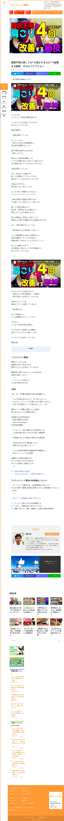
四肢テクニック (14, 793)
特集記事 (4, 111)
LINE (54, 73)
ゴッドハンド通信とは (28, 807)
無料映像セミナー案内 (4, 92)
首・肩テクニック (27, 788)
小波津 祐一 (25, 798)
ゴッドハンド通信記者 (28, 803)
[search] (59, 641)
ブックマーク (42, 73)
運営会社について (43, 817)
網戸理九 (25, 800)
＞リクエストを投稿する (20, 380)
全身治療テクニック (4, 97)
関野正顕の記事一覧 (52, 534)
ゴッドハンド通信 (19, 5)
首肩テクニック (4, 102)
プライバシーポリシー (28, 817)
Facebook (30, 73)
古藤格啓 (12, 803)
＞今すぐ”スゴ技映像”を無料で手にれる (26, 498)
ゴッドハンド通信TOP (4, 86)
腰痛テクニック (4, 107)
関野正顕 (12, 798)
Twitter (18, 73)
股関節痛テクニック (27, 791)
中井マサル (13, 800)
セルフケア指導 (4, 115)
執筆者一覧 (13, 810)
